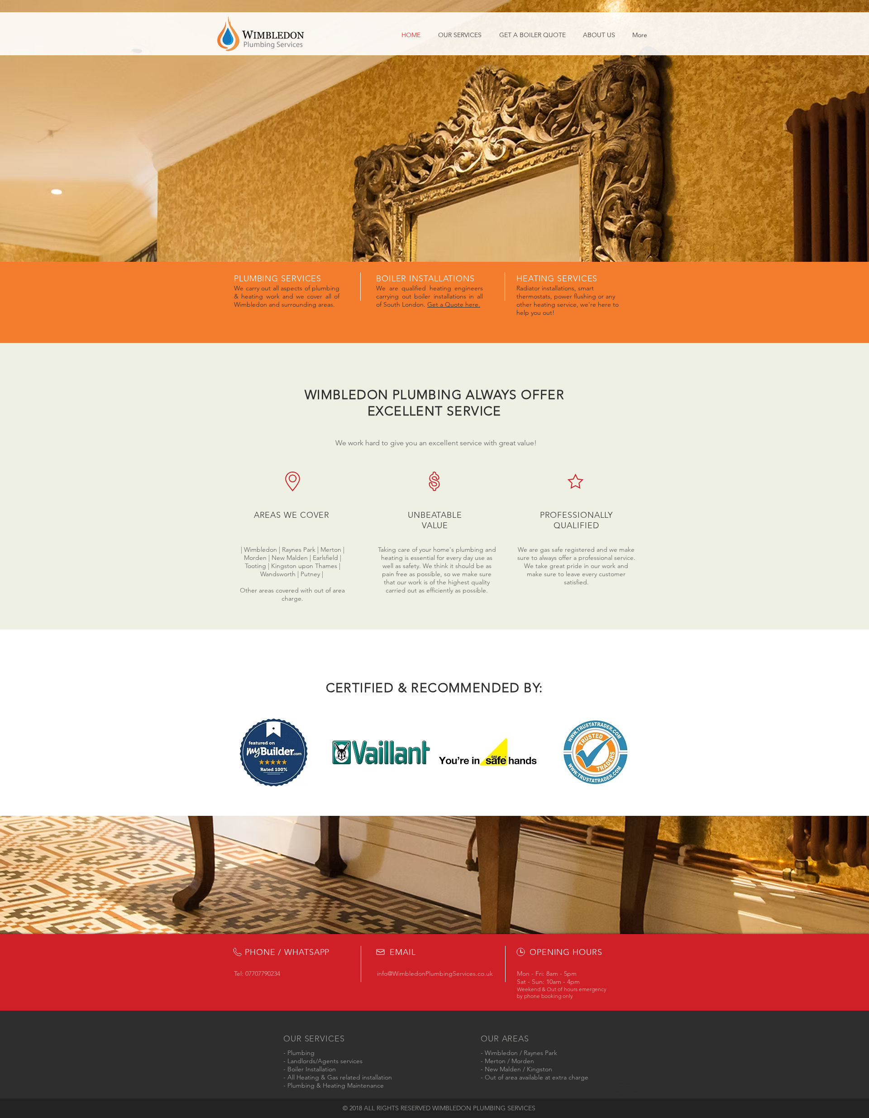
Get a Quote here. (453, 304)
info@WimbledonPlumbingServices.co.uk (435, 973)
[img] (274, 752)
